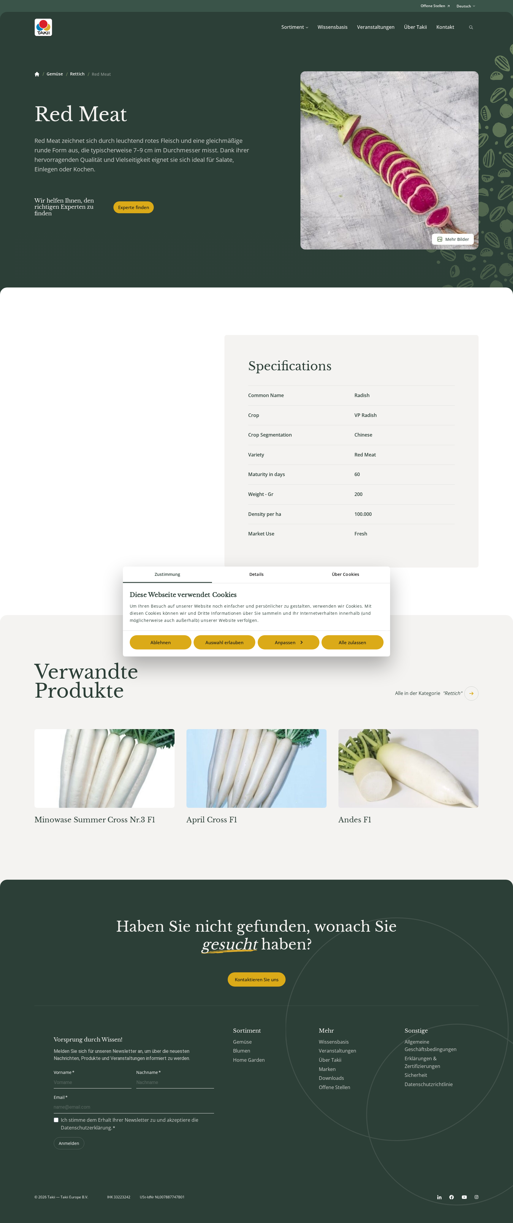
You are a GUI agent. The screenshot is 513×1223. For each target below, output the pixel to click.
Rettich (77, 74)
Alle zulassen (352, 642)
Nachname (147, 1072)
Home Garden (249, 1060)
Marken (327, 1069)
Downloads (331, 1078)
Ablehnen (161, 642)
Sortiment (292, 27)
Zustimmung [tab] (167, 574)
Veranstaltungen (376, 27)
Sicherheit (416, 1075)
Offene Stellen (334, 1087)
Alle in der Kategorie (428, 693)
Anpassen (285, 642)
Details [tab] (256, 574)
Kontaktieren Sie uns (256, 979)
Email (59, 1097)
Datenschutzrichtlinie (429, 1084)
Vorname (63, 1072)
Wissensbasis (333, 27)
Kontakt (445, 27)
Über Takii (415, 27)
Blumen (241, 1050)
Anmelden (69, 1143)
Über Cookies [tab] (345, 574)
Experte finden (133, 207)
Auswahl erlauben (224, 642)
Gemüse (55, 74)
